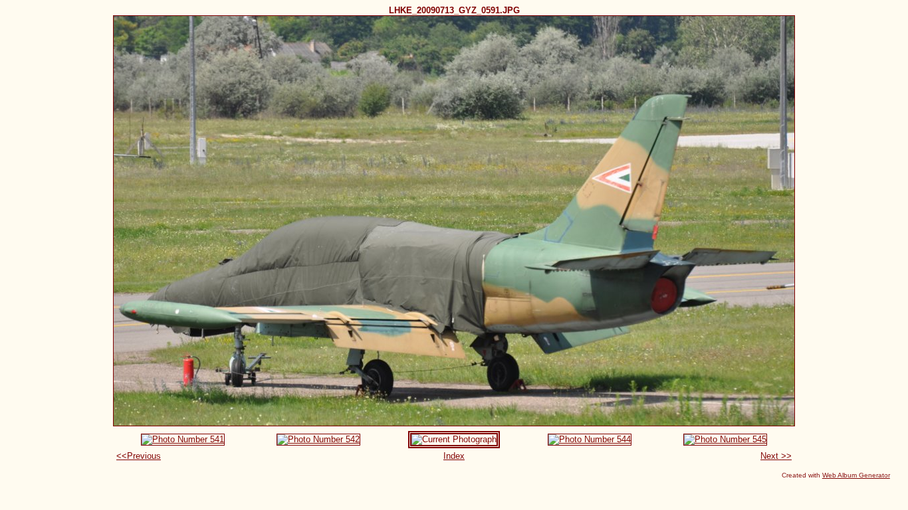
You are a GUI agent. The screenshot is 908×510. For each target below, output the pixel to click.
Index (454, 456)
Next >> (776, 456)
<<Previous (138, 456)
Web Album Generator (856, 475)
